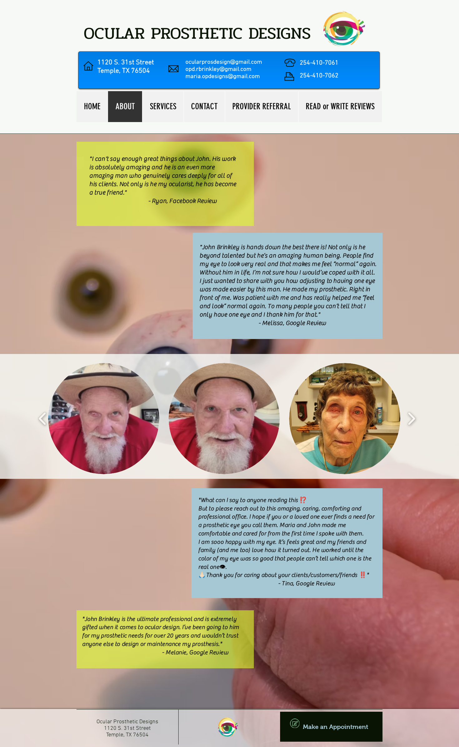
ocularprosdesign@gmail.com (223, 62)
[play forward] (411, 418)
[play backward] (43, 418)
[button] (103, 418)
